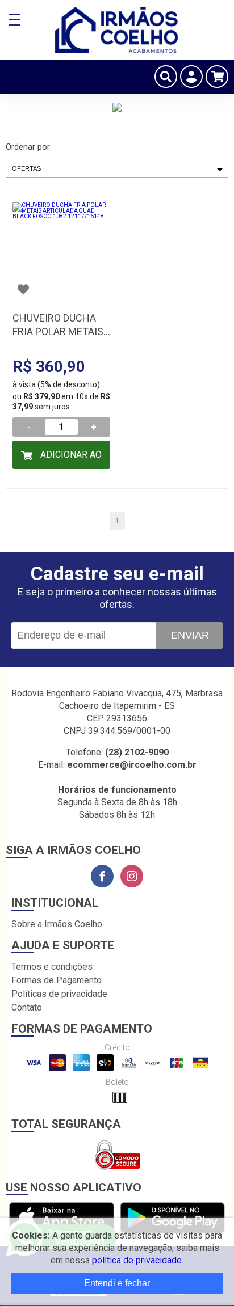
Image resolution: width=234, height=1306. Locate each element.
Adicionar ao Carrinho (70, 459)
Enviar (190, 635)
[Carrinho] (217, 76)
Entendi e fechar (117, 1283)
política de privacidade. (137, 1260)
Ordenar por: (29, 147)
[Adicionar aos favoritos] (23, 289)
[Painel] (191, 76)
